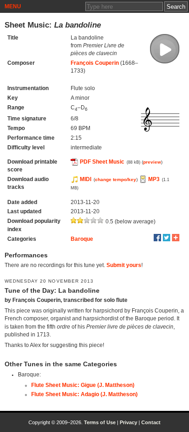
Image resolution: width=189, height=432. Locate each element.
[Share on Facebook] (157, 237)
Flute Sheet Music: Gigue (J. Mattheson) (82, 385)
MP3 (154, 179)
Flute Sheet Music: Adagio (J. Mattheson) (84, 394)
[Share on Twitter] (166, 237)
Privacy (128, 422)
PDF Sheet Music (102, 162)
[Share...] (175, 237)
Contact (151, 422)
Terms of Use (100, 422)
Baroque (82, 239)
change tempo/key (115, 179)
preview (152, 162)
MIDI (85, 179)
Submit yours (123, 265)
